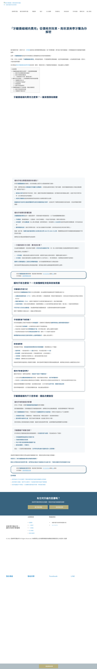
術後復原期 (18, 83)
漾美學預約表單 (26, 276)
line (53, 273)
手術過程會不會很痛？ (20, 82)
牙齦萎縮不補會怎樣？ (20, 91)
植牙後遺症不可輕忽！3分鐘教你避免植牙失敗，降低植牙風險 (29, 484)
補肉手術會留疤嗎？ (20, 85)
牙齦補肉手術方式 (19, 80)
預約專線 (9, 576)
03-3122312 (46, 273)
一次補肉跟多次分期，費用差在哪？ (23, 76)
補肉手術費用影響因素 (20, 75)
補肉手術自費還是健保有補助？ (22, 73)
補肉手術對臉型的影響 (20, 89)
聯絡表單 (31, 576)
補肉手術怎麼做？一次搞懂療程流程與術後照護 (25, 78)
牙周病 (28, 50)
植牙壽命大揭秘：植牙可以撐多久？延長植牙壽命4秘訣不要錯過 (29, 482)
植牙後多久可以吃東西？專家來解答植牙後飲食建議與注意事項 (29, 479)
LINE (73, 576)
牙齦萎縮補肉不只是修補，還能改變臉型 (23, 87)
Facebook (53, 576)
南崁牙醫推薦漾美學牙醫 (23, 65)
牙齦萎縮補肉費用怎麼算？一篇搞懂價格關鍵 (25, 71)
